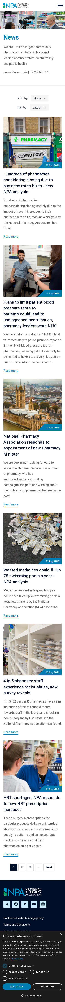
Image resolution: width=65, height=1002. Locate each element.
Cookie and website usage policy (23, 918)
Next (49, 867)
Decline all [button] (47, 986)
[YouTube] (34, 904)
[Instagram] (43, 904)
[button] (60, 5)
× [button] (61, 934)
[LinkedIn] (24, 904)
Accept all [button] (16, 986)
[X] (6, 904)
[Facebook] (15, 904)
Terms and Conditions (16, 924)
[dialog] (32, 966)
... (38, 867)
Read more (17, 958)
